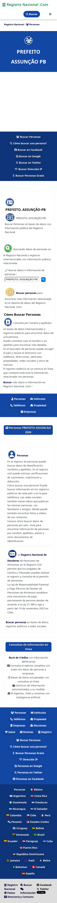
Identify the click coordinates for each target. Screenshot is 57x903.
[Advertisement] (28, 101)
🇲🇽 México (36, 789)
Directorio (13, 896)
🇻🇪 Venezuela (20, 834)
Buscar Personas (30, 136)
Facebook (45, 885)
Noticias (27, 732)
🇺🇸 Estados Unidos (37, 821)
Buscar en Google (29, 156)
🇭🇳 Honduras (39, 802)
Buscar (32, 14)
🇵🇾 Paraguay (30, 841)
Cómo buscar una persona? (29, 143)
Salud (11, 732)
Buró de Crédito (19, 657)
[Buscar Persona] (43, 279)
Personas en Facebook (29, 779)
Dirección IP (30, 759)
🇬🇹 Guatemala (18, 802)
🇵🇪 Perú (45, 815)
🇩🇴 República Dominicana (28, 854)
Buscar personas (26, 293)
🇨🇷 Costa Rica (39, 796)
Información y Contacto (28, 894)
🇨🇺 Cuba (48, 841)
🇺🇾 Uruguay (20, 828)
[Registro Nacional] (50, 14)
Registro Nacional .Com (27, 4)
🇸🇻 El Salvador (39, 809)
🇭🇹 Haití (29, 860)
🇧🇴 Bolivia (38, 828)
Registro (46, 732)
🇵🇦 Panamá (15, 821)
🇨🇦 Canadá (38, 867)
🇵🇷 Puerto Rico (28, 847)
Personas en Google (29, 766)
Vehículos (39, 398)
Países (11, 892)
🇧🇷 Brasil (39, 834)
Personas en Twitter (29, 772)
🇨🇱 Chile (31, 815)
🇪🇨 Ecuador (11, 841)
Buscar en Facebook (29, 149)
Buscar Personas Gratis (29, 175)
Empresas (29, 411)
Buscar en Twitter (29, 162)
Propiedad (39, 405)
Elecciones (39, 725)
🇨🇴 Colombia (13, 815)
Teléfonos (19, 405)
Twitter (44, 889)
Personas (19, 398)
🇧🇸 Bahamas (19, 867)
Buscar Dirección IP (30, 169)
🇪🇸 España (28, 873)
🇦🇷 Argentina (18, 796)
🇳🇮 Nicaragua (17, 809)
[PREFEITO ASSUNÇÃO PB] (28, 40)
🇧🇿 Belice (44, 860)
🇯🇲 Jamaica (13, 860)
